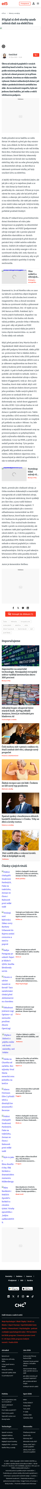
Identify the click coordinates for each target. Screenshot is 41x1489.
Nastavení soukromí (12, 1478)
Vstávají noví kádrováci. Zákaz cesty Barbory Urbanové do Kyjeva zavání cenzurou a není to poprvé (27, 914)
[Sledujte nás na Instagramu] (23, 1296)
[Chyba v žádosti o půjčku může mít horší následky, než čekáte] (8, 1043)
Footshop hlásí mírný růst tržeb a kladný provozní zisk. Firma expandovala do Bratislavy (33, 472)
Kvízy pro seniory (7, 1369)
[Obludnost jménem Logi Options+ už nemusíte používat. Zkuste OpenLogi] (8, 1018)
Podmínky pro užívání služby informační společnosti (20, 1473)
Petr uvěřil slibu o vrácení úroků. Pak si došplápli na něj (19, 854)
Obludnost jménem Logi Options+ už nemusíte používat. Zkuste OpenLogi (26, 1009)
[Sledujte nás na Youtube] (28, 1296)
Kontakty (8, 1276)
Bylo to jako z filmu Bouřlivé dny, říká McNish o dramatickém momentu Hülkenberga (26, 1159)
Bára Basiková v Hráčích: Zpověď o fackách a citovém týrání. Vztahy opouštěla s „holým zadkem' (26, 1189)
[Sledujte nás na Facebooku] (18, 1296)
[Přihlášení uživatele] (33, 3)
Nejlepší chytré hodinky (9, 1441)
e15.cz (4, 13)
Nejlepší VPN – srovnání (9, 1444)
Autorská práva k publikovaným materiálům (20, 1471)
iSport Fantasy (14, 1325)
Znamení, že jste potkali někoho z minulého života (30, 1363)
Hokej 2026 (26, 1406)
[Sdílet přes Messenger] (23, 608)
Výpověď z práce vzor (9, 1416)
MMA (25, 1400)
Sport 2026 (27, 1394)
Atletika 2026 (27, 1415)
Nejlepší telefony (7, 1435)
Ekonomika (27, 1427)
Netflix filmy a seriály (8, 1447)
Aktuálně (5, 1350)
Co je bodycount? (7, 1376)
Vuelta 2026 (13, 1342)
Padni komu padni (8, 1413)
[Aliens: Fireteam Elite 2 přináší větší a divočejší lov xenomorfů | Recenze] (8, 1100)
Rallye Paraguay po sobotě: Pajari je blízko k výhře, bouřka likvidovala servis (27, 952)
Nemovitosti (13, 1328)
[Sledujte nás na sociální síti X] (13, 1296)
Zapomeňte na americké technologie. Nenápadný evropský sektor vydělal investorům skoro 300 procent (19, 673)
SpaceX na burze (7, 1432)
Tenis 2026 (26, 1409)
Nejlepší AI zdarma (8, 1438)
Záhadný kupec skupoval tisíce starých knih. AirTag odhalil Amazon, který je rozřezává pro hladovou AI (18, 712)
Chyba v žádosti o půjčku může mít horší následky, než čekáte (27, 1036)
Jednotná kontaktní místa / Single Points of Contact (20, 1481)
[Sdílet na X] (18, 608)
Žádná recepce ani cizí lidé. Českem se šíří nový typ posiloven (20, 784)
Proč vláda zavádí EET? (9, 1410)
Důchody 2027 (27, 1438)
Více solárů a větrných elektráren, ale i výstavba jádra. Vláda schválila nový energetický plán (33, 274)
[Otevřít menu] (38, 3)
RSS (21, 1280)
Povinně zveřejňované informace (25, 1484)
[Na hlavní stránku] (5, 3)
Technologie (6, 1427)
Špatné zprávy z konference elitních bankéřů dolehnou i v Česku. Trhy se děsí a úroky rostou (20, 819)
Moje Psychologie (8, 1321)
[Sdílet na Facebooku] (13, 608)
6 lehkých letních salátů (30, 1386)
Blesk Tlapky (21, 1321)
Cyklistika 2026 (28, 1418)
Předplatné (12, 1280)
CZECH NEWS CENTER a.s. (28, 1461)
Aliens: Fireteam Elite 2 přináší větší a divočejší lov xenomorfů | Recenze (27, 1091)
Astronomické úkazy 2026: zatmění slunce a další (30, 1371)
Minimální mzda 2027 (30, 1441)
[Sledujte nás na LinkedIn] (8, 1296)
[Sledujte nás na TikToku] (32, 1296)
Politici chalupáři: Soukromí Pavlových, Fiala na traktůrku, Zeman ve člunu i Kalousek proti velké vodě (27, 873)
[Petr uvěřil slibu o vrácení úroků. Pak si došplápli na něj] (20, 840)
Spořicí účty (27, 1435)
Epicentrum (5, 1356)
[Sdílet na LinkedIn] (28, 608)
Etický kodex (9, 1484)
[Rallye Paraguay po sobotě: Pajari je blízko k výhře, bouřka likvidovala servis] (8, 960)
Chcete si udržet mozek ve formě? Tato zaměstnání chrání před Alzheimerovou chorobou (26, 979)
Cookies (33, 1476)
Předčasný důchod (29, 1432)
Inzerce (29, 1276)
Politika (5, 1394)
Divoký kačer (6, 1419)
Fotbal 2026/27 (28, 1403)
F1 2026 (25, 1412)
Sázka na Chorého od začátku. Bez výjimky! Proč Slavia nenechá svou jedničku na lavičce (27, 1060)
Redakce (19, 1276)
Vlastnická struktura (27, 1478)
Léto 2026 (27, 1350)
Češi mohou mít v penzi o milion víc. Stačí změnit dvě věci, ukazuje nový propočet (20, 749)
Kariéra (30, 1280)
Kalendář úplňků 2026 (9, 1373)
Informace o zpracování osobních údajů (16, 1476)
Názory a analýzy (14, 13)
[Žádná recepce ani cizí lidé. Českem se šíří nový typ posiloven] (20, 769)
